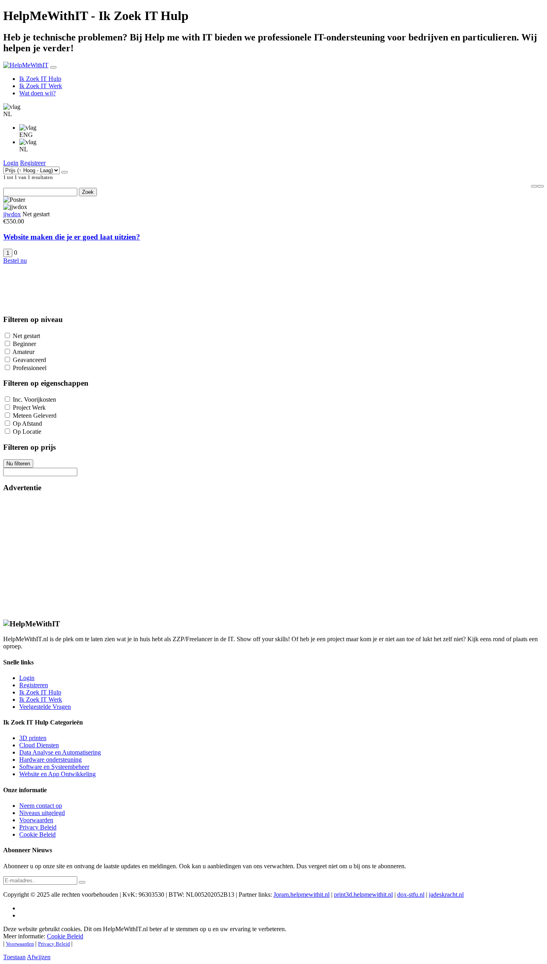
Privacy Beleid (37, 827)
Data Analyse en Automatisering (60, 752)
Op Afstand (27, 423)
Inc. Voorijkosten (34, 399)
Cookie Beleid (37, 834)
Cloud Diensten (39, 745)
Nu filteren (18, 464)
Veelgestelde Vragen (45, 706)
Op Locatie (27, 431)
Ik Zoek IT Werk (40, 86)
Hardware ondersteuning (50, 759)
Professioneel (29, 367)
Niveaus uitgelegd (42, 812)
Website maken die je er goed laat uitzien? (71, 237)
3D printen (32, 738)
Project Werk (29, 407)
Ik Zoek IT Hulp (40, 78)
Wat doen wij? (37, 93)
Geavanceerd (29, 359)
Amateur (23, 351)
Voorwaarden (36, 820)
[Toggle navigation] (53, 67)
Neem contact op (40, 805)
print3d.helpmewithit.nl (363, 894)
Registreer (33, 162)
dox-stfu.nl (410, 894)
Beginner (24, 343)
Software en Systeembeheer (54, 766)
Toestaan (14, 957)
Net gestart (26, 335)
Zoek (88, 192)
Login (10, 162)
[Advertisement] (243, 556)
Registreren (33, 685)
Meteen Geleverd (34, 415)
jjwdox (12, 214)
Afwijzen (38, 957)
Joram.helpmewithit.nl (302, 894)
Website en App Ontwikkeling (57, 774)
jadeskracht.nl (446, 894)
